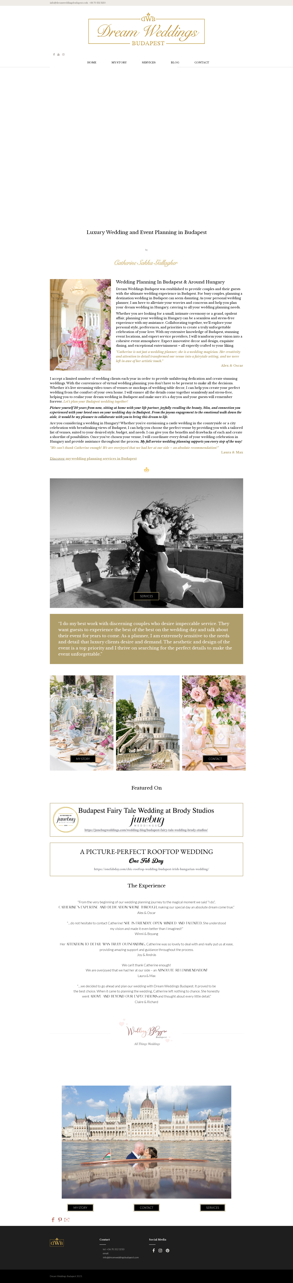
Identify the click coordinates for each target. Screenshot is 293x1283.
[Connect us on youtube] (58, 54)
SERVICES (149, 62)
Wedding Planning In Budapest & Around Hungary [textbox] (170, 282)
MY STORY (119, 62)
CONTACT (201, 62)
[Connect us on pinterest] (167, 1250)
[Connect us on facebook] (54, 54)
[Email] (66, 1220)
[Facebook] (53, 1220)
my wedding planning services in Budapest (101, 459)
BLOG (175, 62)
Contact (146, 1207)
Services (212, 1207)
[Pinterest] (60, 1220)
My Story (80, 1207)
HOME (91, 62)
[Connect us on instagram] (63, 54)
